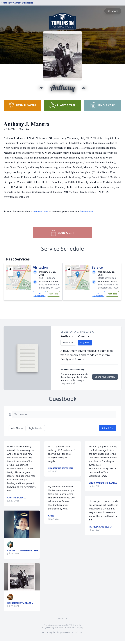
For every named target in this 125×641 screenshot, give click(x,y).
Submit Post (108, 428)
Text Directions (39, 294)
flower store (86, 211)
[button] (18, 274)
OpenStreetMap (66, 632)
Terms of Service (71, 627)
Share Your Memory (105, 376)
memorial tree (40, 211)
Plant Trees (53, 293)
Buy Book (85, 342)
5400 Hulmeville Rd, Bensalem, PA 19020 (49, 286)
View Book (68, 342)
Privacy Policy (54, 627)
